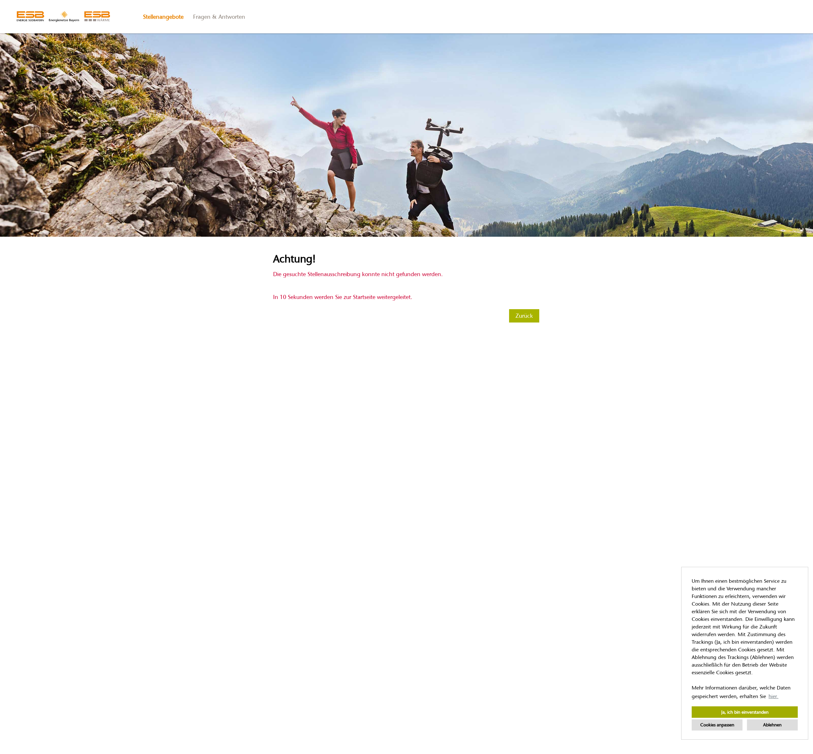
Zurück (524, 315)
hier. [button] (773, 696)
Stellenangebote (163, 16)
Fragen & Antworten (219, 16)
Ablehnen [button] (772, 725)
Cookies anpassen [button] (717, 725)
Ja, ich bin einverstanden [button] (745, 712)
